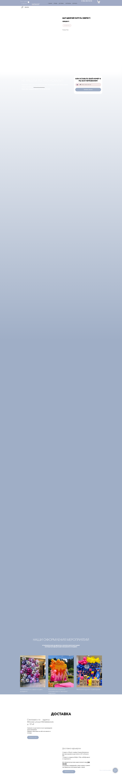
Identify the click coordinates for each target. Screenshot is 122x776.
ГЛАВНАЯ (50, 3)
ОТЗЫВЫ (55, 3)
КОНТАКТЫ (74, 3)
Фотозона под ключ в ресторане (88, 689)
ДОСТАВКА (61, 3)
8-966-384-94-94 (86, 1)
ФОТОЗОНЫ (68, 3)
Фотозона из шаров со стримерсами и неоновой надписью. (57, 691)
